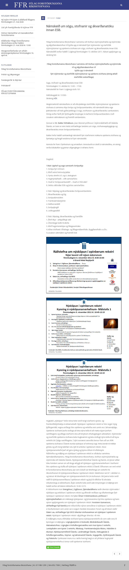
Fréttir (58, 18)
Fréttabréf (5, 85)
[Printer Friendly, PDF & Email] (53, 547)
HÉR (55, 98)
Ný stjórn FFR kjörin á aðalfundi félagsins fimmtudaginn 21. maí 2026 (18, 21)
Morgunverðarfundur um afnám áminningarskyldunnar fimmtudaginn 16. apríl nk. (17, 53)
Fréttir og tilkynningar (10, 74)
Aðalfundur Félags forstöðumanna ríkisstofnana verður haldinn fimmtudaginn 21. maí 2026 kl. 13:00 (16, 43)
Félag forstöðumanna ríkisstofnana (16, 69)
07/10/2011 (51, 18)
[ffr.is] (38, 5)
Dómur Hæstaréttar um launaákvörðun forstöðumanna (17, 34)
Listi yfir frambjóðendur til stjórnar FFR (17, 27)
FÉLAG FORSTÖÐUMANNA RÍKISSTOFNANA (12, 92)
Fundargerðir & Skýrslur (11, 80)
